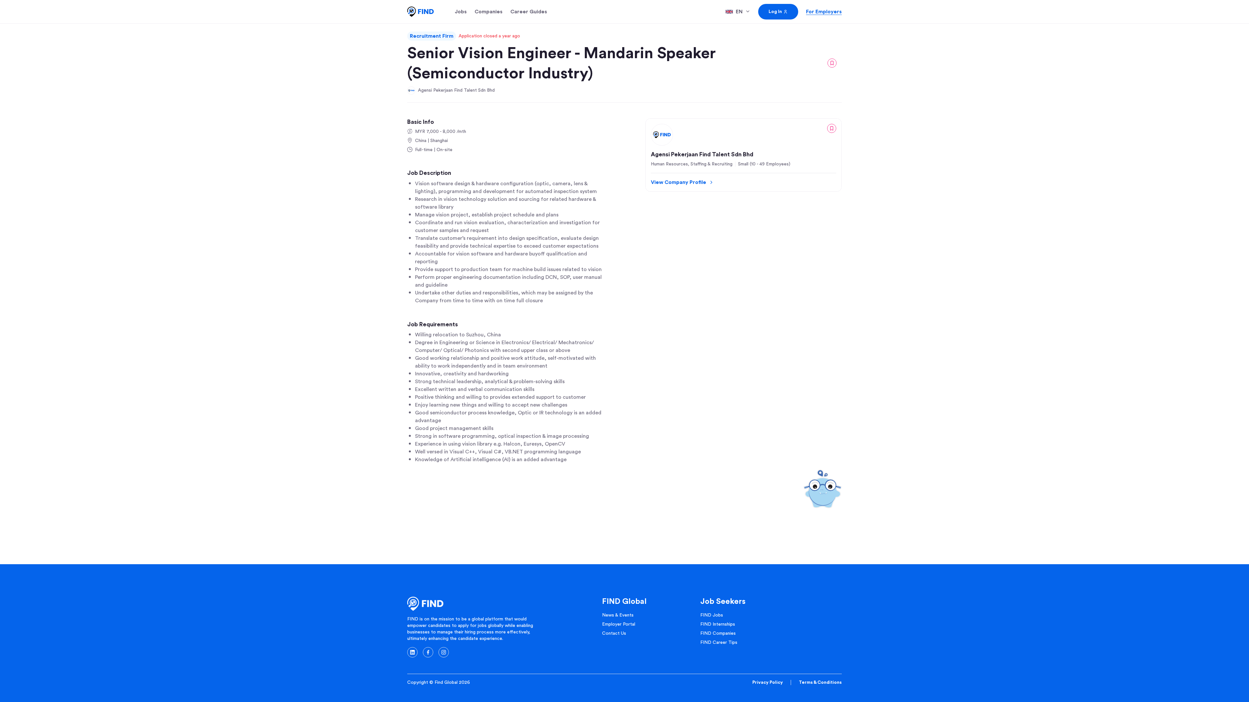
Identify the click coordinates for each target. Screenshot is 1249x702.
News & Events (618, 615)
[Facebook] (428, 652)
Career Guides (528, 11)
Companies (489, 11)
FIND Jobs (711, 615)
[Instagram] (443, 652)
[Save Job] (832, 63)
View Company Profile (678, 182)
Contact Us (614, 633)
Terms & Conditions (820, 682)
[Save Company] (831, 128)
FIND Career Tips (718, 642)
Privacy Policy (767, 682)
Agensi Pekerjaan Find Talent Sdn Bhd (456, 90)
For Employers (824, 11)
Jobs (461, 11)
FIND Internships (717, 624)
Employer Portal (618, 624)
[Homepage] (420, 11)
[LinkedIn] (412, 652)
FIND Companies (718, 633)
